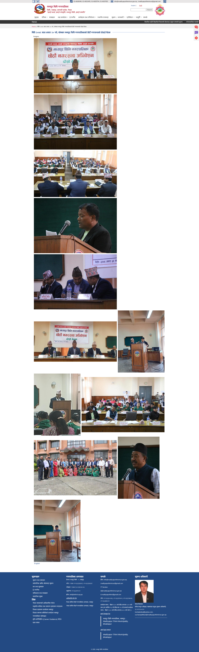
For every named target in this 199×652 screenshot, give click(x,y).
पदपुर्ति (138, 17)
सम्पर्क (145, 17)
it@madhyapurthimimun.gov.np (111, 591)
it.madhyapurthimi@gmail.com (111, 594)
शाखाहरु (52, 17)
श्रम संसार (36, 623)
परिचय (44, 17)
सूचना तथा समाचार (39, 580)
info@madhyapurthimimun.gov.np (115, 579)
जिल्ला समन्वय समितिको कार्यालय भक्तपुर (45, 613)
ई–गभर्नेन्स (36, 590)
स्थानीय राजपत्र (103, 17)
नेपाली (140, 5)
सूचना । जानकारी (118, 17)
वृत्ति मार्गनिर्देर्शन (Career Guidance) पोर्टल (47, 619)
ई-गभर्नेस (72, 17)
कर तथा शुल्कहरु (38, 587)
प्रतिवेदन (130, 17)
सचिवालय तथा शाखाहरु (40, 593)
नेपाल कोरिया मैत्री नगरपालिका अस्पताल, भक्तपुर (79, 606)
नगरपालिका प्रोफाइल (39, 616)
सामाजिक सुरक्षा (37, 596)
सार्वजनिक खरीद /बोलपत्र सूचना (43, 583)
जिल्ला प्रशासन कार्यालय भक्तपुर (43, 610)
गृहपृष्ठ (36, 17)
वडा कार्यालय (62, 17)
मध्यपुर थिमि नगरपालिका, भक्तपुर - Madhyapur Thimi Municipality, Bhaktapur (115, 621)
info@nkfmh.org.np (76, 594)
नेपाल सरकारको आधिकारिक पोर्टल (44, 603)
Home (34, 26)
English (133, 5)
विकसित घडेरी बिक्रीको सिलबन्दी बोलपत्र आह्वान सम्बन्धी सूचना (147, 22)
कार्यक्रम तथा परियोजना (86, 17)
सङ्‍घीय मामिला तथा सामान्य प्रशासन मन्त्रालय (47, 606)
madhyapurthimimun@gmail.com (112, 583)
